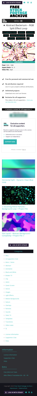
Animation (30, 32)
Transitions (9, 322)
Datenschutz (23, 388)
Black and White (11, 272)
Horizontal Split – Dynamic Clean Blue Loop (17, 181)
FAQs (7, 341)
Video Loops (21, 38)
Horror (8, 289)
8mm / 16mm (10, 262)
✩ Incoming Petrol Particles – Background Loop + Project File (15, 207)
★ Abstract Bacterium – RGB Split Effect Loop (18, 27)
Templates (9, 319)
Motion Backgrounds (17, 35)
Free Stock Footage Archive (23, 386)
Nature (8, 302)
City (7, 279)
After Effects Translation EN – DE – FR (16, 375)
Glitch (6, 35)
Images (8, 292)
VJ (28, 38)
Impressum (13, 388)
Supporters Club (11, 337)
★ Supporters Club (9, 32)
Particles (11, 38)
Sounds (8, 312)
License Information (12, 334)
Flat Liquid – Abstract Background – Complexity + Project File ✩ (16, 234)
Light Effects (10, 295)
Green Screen (10, 285)
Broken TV (9, 275)
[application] (18, 51)
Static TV (8, 315)
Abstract (21, 32)
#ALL (7, 256)
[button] (16, 21)
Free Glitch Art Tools (10, 372)
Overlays (30, 35)
